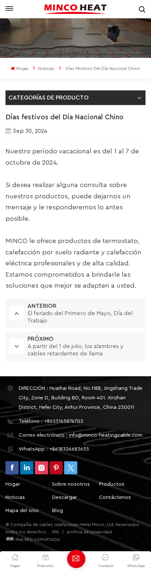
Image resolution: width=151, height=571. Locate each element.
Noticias (46, 68)
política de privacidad (89, 532)
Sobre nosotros (71, 484)
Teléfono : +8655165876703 (51, 421)
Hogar (22, 68)
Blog (57, 510)
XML (56, 532)
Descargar (64, 497)
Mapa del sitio (22, 510)
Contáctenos (115, 497)
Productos (111, 484)
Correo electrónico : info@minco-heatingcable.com (80, 435)
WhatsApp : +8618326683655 (54, 449)
